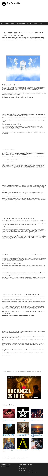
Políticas (40, 23)
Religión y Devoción (6, 456)
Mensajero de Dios (22, 457)
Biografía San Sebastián (21, 23)
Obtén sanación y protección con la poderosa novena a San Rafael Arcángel (8, 450)
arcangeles (4, 457)
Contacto (35, 23)
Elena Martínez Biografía (5, 466)
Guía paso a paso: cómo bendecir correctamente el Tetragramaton (22, 420)
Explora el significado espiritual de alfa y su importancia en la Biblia (22, 450)
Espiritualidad (14, 457)
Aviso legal (20, 466)
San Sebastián (14, 3)
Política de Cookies (22, 470)
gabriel (17, 457)
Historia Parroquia (29, 23)
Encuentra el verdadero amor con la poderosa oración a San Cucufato (8, 435)
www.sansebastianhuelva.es (32, 472)
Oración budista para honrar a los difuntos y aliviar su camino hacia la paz (8, 420)
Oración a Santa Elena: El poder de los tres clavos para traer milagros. (37, 450)
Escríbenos (29, 466)
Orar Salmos (13, 23)
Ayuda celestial (9, 457)
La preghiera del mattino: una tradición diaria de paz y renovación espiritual (36, 435)
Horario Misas (6, 23)
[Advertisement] (24, 14)
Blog (1, 23)
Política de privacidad (22, 468)
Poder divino (27, 457)
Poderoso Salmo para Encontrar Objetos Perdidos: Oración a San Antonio (14, 459)
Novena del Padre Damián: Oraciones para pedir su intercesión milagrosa (37, 420)
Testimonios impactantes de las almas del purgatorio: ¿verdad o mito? (23, 435)
